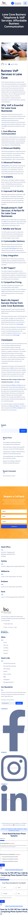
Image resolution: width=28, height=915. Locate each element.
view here (16, 382)
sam (6, 64)
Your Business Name (7, 843)
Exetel (20, 408)
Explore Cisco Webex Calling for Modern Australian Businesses (12, 462)
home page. (20, 324)
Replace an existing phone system (10, 859)
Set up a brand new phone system (10, 856)
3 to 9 (19, 887)
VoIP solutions (13, 248)
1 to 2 (4, 887)
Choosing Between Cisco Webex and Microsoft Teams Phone (13, 457)
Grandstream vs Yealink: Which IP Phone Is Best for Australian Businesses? (14, 452)
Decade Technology (20, 825)
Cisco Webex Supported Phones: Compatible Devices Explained (12, 443)
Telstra (13, 385)
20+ (19, 893)
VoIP (5, 126)
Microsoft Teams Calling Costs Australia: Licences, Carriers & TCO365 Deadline (14, 448)
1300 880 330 (18, 3)
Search (3, 425)
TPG (14, 408)
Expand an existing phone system (10, 861)
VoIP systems (5, 165)
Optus (19, 385)
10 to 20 (5, 893)
